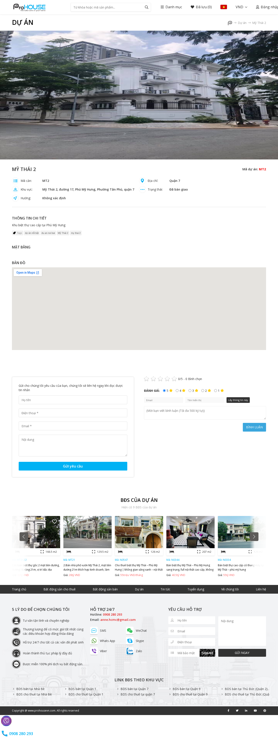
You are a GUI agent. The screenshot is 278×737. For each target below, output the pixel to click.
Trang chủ (19, 589)
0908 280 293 (112, 614)
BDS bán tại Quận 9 (186, 689)
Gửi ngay (242, 653)
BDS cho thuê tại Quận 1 (85, 694)
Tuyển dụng (195, 589)
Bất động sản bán (105, 589)
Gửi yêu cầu (73, 466)
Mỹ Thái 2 (259, 23)
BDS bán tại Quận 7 (134, 689)
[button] (24, 536)
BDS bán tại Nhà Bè (30, 689)
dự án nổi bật (32, 233)
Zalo (139, 651)
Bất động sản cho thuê (59, 589)
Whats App (107, 641)
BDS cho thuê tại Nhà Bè (34, 694)
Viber (103, 651)
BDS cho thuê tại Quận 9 (190, 694)
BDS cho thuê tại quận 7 (138, 694)
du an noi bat (48, 233)
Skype (140, 641)
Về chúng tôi (230, 589)
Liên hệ (261, 589)
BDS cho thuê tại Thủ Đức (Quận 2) (250, 694)
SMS (103, 630)
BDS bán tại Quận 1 (82, 689)
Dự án (22, 22)
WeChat (141, 630)
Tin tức (165, 589)
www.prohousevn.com (41, 710)
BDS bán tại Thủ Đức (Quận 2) (246, 689)
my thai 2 (76, 233)
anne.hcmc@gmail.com (118, 620)
